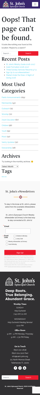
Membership (7, 103)
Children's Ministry (21, 236)
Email (6, 226)
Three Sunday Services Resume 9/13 (21, 70)
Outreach (5, 109)
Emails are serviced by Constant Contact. (19, 266)
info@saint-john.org (20, 356)
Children (5, 125)
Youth (4, 131)
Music (4, 137)
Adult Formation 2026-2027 (17, 67)
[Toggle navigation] (35, 4)
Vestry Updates (8, 142)
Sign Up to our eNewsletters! (18, 72)
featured (4, 176)
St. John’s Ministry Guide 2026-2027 (20, 64)
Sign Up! (20, 252)
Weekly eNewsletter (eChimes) (17, 241)
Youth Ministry (12, 244)
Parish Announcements (11, 97)
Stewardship (7, 148)
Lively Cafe (19, 239)
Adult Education (8, 120)
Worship (5, 114)
